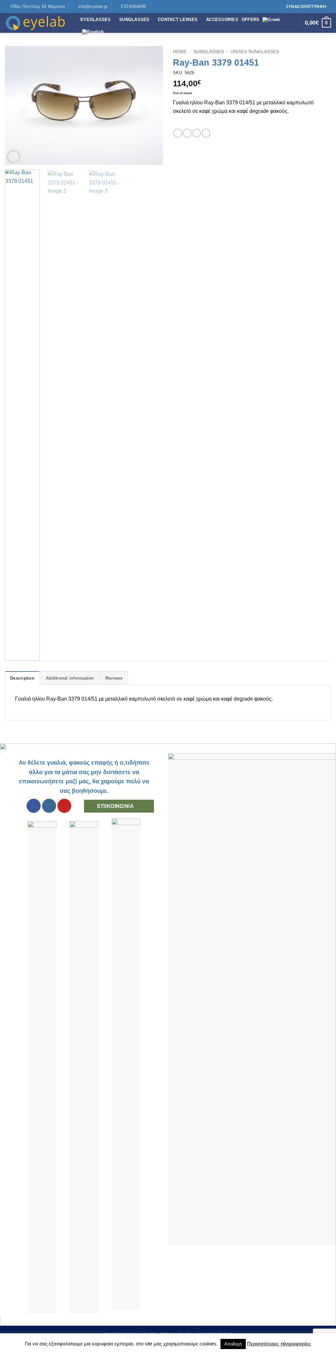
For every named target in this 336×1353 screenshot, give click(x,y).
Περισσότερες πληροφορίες (279, 1343)
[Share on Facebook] (177, 133)
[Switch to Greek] (271, 20)
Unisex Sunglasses (254, 51)
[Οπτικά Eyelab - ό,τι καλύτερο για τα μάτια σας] (38, 23)
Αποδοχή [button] (233, 1344)
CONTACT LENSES (178, 19)
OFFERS (251, 19)
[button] (13, 156)
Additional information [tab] (70, 678)
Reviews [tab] (114, 678)
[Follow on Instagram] (267, 6)
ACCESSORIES (222, 19)
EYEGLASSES (95, 19)
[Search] (293, 23)
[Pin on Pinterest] (206, 133)
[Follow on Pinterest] (273, 6)
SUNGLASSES (134, 19)
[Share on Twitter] (187, 133)
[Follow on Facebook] (261, 6)
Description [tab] (22, 678)
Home (180, 51)
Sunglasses (208, 51)
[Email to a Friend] (196, 133)
